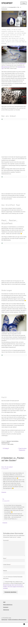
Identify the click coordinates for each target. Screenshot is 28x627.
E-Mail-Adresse (7, 564)
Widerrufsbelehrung (7, 604)
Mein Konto (4, 625)
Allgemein (9, 441)
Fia (18, 7)
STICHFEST (7, 3)
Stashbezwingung (5, 442)
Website (5, 570)
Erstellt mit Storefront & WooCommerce (17, 619)
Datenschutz (6, 609)
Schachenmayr (22, 63)
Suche (14, 625)
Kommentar (6, 540)
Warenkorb (21, 624)
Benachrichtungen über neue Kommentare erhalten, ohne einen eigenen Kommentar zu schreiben (13, 586)
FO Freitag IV (6, 448)
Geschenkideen (14, 441)
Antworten (3, 492)
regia (8, 444)
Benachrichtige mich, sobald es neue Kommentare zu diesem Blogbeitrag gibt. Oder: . (14, 585)
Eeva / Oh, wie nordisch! (7, 467)
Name (5, 558)
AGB (4, 602)
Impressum (5, 607)
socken (11, 444)
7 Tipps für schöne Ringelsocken (22, 449)
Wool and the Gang (5, 66)
